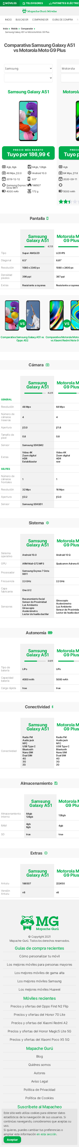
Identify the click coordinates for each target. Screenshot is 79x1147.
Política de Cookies (39, 1098)
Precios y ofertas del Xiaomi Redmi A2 (39, 1023)
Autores (39, 1073)
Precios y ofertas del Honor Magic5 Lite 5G (39, 1031)
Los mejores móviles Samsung (39, 981)
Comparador (40, 19)
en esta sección (46, 1134)
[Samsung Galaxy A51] (28, 121)
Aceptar (12, 1140)
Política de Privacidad (39, 1090)
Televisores (34, 3)
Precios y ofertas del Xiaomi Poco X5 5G (39, 1039)
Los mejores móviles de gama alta (39, 973)
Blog (39, 1056)
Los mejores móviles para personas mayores (39, 964)
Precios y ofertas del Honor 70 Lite (39, 1015)
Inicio (8, 19)
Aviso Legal (39, 1081)
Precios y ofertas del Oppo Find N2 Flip (39, 1006)
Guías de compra (62, 19)
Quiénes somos (39, 1065)
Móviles (11, 3)
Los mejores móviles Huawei (39, 989)
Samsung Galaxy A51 (28, 91)
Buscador (22, 19)
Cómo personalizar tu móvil (39, 956)
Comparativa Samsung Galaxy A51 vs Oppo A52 (22, 338)
